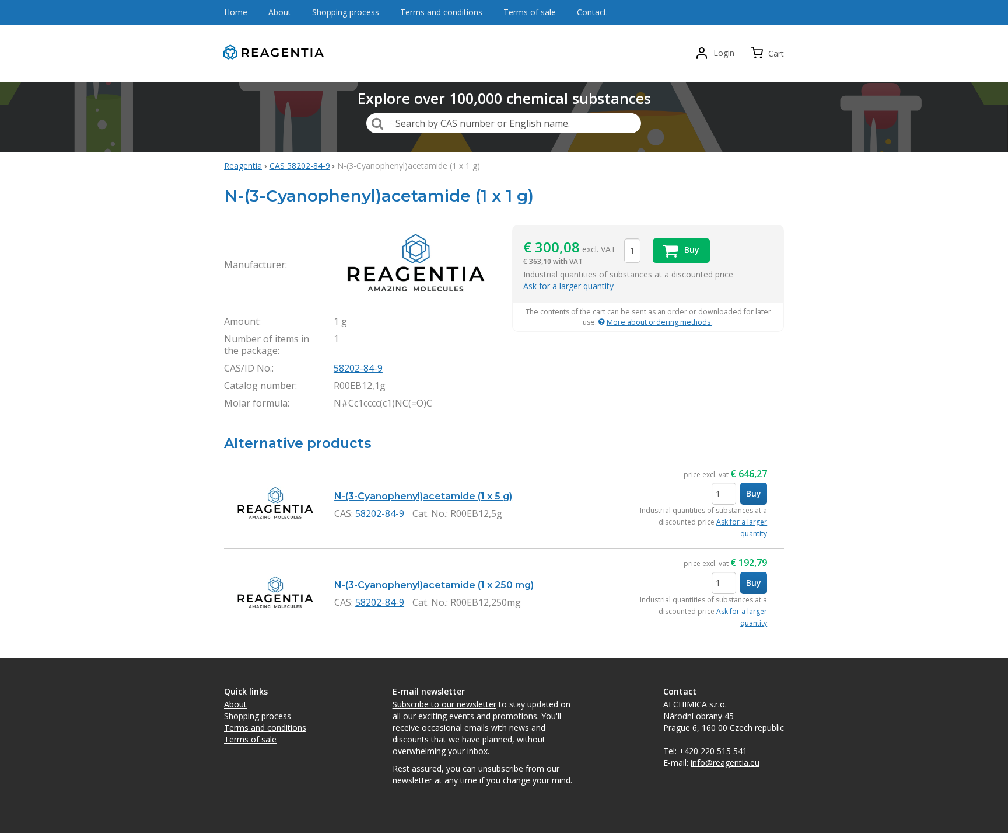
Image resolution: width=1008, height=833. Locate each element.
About (235, 704)
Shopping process (257, 715)
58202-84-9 (358, 368)
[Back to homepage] (276, 53)
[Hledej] (377, 123)
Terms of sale (250, 739)
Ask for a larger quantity (568, 285)
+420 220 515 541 (713, 750)
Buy (753, 493)
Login (723, 52)
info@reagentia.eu (725, 762)
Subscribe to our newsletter (444, 704)
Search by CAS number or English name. (483, 123)
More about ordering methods (659, 322)
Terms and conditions (265, 727)
